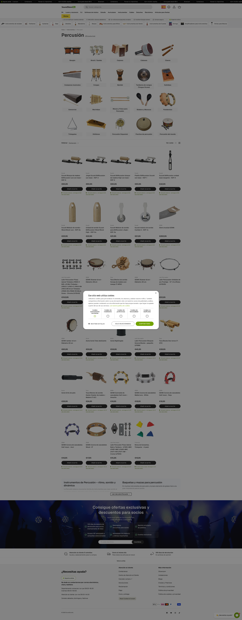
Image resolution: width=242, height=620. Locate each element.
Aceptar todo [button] (144, 324)
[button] (96, 324)
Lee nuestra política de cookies (120, 305)
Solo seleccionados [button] (123, 324)
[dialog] (121, 310)
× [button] (155, 293)
